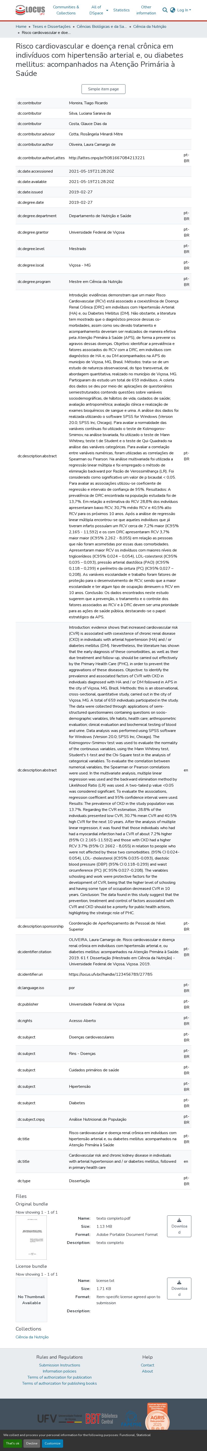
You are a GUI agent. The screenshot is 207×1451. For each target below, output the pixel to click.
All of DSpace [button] (96, 10)
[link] (179, 1226)
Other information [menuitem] (146, 10)
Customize (52, 1443)
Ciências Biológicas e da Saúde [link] (102, 26)
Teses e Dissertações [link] (52, 26)
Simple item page (103, 89)
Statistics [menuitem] (121, 10)
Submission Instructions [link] (59, 1365)
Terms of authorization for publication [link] (60, 1377)
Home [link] (21, 26)
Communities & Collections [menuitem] (66, 10)
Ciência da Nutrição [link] (149, 26)
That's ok (12, 1443)
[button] (30, 10)
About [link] (147, 1371)
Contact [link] (147, 1365)
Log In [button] (183, 10)
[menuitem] (97, 10)
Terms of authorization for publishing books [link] (59, 1383)
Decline (31, 1443)
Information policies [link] (59, 1371)
